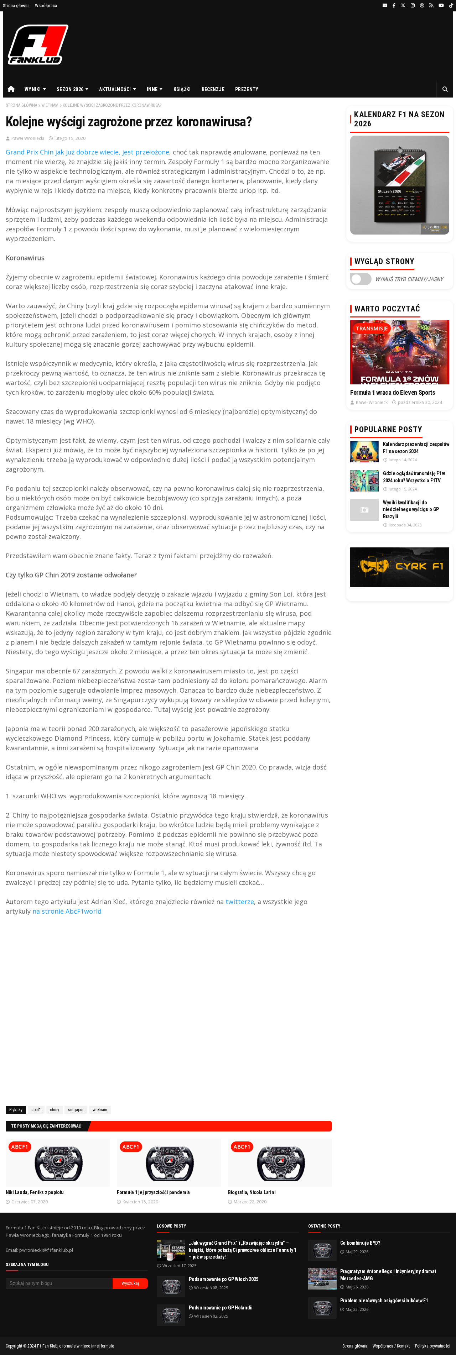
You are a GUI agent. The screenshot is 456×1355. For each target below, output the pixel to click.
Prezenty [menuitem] (246, 89)
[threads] (422, 5)
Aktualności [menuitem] (115, 89)
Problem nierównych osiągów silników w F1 (384, 1300)
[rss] (431, 5)
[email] (385, 5)
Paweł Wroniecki (27, 138)
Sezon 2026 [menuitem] (70, 89)
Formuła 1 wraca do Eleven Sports (392, 392)
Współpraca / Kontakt (391, 1346)
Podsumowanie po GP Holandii (220, 1308)
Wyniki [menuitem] (33, 89)
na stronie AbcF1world (67, 911)
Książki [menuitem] (182, 89)
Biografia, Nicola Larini (251, 1192)
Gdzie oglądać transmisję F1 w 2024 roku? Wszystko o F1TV (414, 477)
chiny (54, 1109)
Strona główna (16, 5)
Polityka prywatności (432, 1346)
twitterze (240, 901)
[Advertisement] (169, 1014)
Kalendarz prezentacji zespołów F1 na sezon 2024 (416, 447)
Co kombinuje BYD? (360, 1243)
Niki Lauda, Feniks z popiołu (35, 1192)
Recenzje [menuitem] (213, 89)
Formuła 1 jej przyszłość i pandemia (153, 1192)
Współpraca (46, 5)
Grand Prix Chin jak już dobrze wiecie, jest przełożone (87, 152)
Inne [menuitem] (152, 89)
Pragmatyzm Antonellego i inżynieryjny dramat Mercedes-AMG (388, 1275)
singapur (76, 1109)
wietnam (49, 105)
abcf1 (36, 1109)
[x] (403, 5)
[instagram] (412, 5)
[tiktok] (450, 5)
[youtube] (441, 5)
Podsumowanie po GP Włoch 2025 (223, 1279)
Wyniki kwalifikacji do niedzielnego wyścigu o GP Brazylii (411, 509)
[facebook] (394, 5)
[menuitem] (11, 89)
